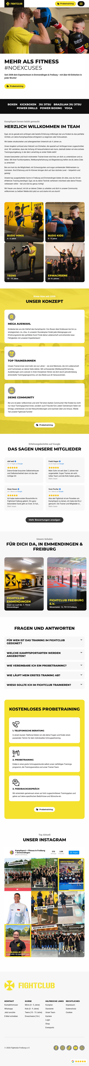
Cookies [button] (69, 1012)
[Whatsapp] (82, 1047)
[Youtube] (75, 1047)
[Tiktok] (69, 1047)
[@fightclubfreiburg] (11, 852)
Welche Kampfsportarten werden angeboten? (34, 654)
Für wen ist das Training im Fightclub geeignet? (36, 642)
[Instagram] (62, 1047)
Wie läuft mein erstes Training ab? (33, 675)
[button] (81, 3)
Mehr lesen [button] (53, 479)
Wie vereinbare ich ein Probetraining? (37, 665)
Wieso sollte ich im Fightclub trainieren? (39, 684)
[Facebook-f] (56, 1047)
